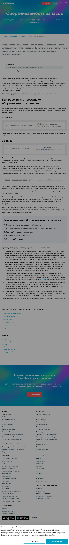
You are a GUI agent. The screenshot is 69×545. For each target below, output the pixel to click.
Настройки (34, 541)
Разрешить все (57, 541)
